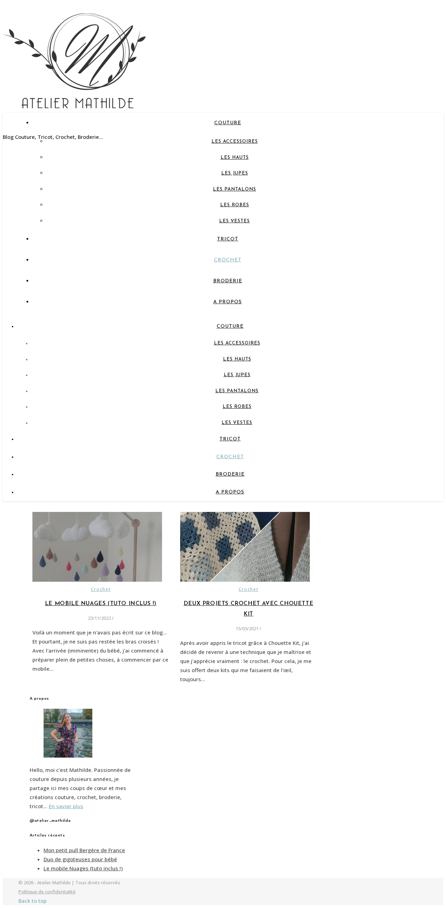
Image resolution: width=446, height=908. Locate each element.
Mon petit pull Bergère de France (84, 850)
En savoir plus (66, 806)
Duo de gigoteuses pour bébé (80, 859)
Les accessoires (235, 141)
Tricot (227, 239)
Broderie (227, 281)
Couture (227, 123)
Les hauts (235, 157)
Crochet (227, 260)
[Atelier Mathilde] (74, 99)
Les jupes (234, 173)
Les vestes (234, 221)
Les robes (234, 205)
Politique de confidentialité (47, 891)
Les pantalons (234, 189)
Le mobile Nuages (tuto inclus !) (100, 603)
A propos (227, 302)
